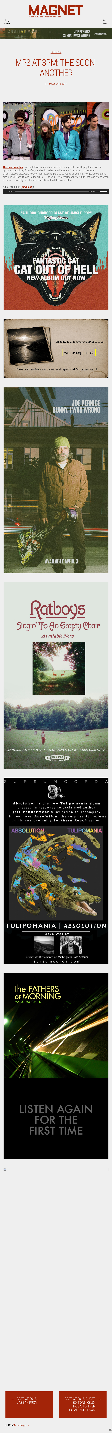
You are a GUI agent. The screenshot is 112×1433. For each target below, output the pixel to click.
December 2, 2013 (58, 83)
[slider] (104, 191)
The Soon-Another (13, 167)
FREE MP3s (56, 52)
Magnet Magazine (21, 1425)
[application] (56, 191)
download (27, 187)
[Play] (6, 191)
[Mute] (98, 191)
